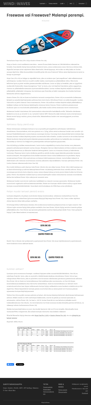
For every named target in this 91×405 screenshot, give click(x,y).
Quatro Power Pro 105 (58, 315)
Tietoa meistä (62, 390)
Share (11, 364)
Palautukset (47, 389)
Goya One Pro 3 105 (41, 315)
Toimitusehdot (48, 387)
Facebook (85, 393)
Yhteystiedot (62, 392)
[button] (72, 3)
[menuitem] (43, 3)
